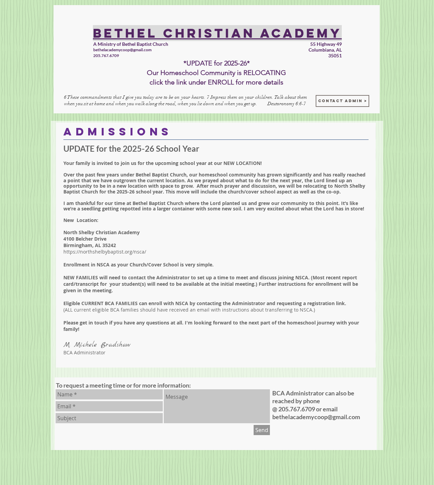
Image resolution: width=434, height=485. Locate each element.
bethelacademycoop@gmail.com (122, 49)
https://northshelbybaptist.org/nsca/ (104, 251)
